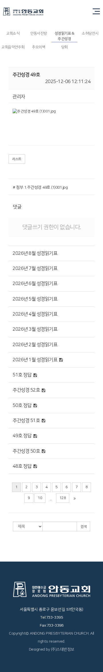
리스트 (16, 159)
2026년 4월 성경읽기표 (35, 314)
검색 (83, 526)
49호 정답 (22, 435)
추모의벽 (38, 47)
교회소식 (12, 33)
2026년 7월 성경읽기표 (35, 268)
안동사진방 (38, 33)
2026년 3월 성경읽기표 (35, 329)
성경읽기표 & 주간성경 (64, 36)
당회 (64, 47)
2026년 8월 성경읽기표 (35, 253)
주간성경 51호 (26, 420)
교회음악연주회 (13, 47)
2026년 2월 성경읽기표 (35, 344)
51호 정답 (22, 375)
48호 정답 (22, 466)
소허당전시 (90, 33)
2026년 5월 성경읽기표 (35, 299)
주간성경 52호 (26, 390)
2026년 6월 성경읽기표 (35, 283)
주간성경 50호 (26, 451)
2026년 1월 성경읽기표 (35, 359)
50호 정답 (22, 405)
